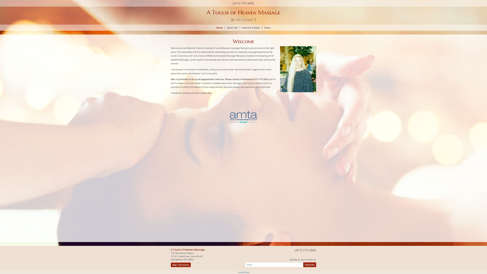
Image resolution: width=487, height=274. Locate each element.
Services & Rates (251, 27)
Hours (267, 27)
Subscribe (310, 264)
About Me (232, 27)
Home (219, 27)
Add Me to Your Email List (303, 259)
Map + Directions (180, 264)
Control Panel (243, 272)
